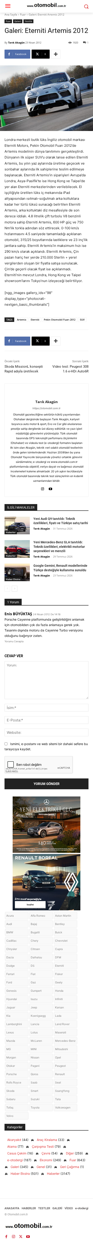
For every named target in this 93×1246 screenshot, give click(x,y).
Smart (34, 1090)
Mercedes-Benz (65, 1040)
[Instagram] (42, 488)
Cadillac (11, 940)
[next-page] (14, 589)
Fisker (59, 974)
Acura (10, 915)
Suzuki (35, 1099)
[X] (21, 1236)
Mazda (10, 1040)
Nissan (35, 1057)
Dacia (10, 957)
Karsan (59, 1007)
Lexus (10, 1032)
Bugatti (35, 932)
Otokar (10, 1065)
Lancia (35, 1024)
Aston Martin (63, 915)
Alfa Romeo (38, 915)
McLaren (36, 1040)
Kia (8, 1015)
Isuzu (34, 999)
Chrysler (11, 949)
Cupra (59, 949)
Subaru (10, 1099)
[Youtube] (50, 488)
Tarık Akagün (16, 42)
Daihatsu (36, 957)
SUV (82, 319)
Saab (34, 1082)
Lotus (34, 1032)
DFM (58, 957)
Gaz (33, 982)
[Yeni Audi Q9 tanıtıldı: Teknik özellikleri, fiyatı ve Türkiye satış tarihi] (17, 525)
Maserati (60, 1032)
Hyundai (11, 999)
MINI (34, 1049)
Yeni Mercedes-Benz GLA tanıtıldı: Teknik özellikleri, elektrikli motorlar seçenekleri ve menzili (59, 546)
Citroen (35, 949)
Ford (9, 982)
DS (33, 965)
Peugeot (60, 1065)
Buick (58, 932)
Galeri (17, 21)
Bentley (60, 924)
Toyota (35, 1107)
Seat (58, 1082)
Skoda (10, 1090)
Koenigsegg (38, 1015)
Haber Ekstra (13, 579)
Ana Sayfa (11, 14)
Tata (58, 1099)
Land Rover (62, 1024)
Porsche (11, 1074)
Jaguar (10, 1007)
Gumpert (36, 990)
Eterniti (35, 319)
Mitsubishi (61, 1049)
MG (8, 1049)
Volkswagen (62, 1107)
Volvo (9, 1115)
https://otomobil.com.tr (46, 408)
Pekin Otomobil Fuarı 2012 (59, 319)
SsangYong (62, 1090)
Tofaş (9, 1107)
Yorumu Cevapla (14, 641)
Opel (58, 1057)
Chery (34, 940)
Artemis (21, 319)
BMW (9, 932)
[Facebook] (6, 1236)
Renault (60, 1074)
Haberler (11, 532)
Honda (59, 990)
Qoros (34, 1074)
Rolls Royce (13, 1082)
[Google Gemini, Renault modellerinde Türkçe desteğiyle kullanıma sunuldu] (17, 572)
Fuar (23, 14)
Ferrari (10, 974)
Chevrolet (61, 940)
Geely (59, 982)
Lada (58, 1015)
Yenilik (28, 21)
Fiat (33, 974)
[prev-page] (7, 589)
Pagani (35, 1065)
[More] (55, 54)
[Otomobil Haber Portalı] (46, 1226)
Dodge (10, 965)
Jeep (34, 1007)
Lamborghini (14, 1024)
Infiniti (59, 999)
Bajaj (34, 924)
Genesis (11, 990)
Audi (9, 924)
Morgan (11, 1057)
